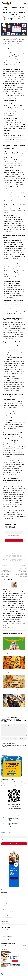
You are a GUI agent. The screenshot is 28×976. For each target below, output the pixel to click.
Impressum (14, 974)
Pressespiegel (16, 972)
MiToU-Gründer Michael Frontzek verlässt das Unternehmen (13, 709)
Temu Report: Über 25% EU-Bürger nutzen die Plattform (13, 690)
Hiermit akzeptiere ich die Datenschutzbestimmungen (12, 536)
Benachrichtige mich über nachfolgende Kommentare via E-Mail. (13, 742)
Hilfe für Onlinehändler (17, 968)
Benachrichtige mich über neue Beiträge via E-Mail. (13, 746)
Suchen (24, 945)
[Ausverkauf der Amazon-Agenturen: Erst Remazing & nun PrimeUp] (14, 643)
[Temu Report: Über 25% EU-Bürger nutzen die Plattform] (14, 681)
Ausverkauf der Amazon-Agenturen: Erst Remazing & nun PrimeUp (13, 652)
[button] (2, 973)
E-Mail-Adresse (8, 530)
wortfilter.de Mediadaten (7, 972)
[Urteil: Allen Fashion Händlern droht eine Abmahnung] (14, 662)
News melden (19, 970)
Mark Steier (14, 17)
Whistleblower (8, 968)
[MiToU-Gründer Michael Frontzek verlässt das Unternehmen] (14, 700)
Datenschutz (22, 972)
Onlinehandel (16, 19)
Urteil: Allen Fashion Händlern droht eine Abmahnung (13, 671)
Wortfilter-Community (10, 970)
